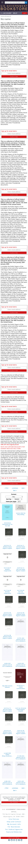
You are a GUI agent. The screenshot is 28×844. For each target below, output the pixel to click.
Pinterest (19, 840)
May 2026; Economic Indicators (7, 686)
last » (15, 490)
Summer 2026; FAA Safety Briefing (20, 513)
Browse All (8, 16)
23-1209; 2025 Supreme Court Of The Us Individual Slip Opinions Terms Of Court (20, 757)
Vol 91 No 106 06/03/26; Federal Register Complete (7, 614)
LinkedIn (21, 840)
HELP (15, 13)
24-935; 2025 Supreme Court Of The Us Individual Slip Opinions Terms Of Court (20, 665)
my (6, 13)
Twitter (12, 840)
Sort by (8, 499)
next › (23, 488)
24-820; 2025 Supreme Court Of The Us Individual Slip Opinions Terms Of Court (7, 665)
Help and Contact (14, 822)
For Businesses (14, 827)
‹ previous (15, 488)
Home (2, 16)
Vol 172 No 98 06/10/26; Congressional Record (7, 592)
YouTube (16, 840)
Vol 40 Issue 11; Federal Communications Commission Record (21, 687)
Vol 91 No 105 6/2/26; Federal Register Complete (20, 709)
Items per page (11, 501)
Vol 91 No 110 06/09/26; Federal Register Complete (7, 547)
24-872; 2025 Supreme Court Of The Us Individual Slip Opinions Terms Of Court (20, 783)
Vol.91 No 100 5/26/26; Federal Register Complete (20, 732)
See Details (14, 802)
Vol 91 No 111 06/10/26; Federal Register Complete (20, 547)
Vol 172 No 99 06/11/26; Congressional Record (20, 592)
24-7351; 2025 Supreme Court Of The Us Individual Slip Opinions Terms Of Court (20, 639)
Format (14, 494)
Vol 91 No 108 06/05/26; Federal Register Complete (7, 637)
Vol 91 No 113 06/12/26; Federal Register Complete (7, 709)
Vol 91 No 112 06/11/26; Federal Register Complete (20, 569)
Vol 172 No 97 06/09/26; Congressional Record (7, 569)
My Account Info (14, 824)
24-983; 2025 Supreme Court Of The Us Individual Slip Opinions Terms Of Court (7, 783)
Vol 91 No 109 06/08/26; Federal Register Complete (20, 614)
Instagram (14, 840)
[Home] (14, 9)
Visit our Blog (14, 838)
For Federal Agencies (14, 829)
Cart (24, 13)
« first (6, 488)
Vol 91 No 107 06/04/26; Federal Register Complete (7, 732)
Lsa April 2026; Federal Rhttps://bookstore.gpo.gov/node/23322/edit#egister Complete (7, 754)
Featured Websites (14, 832)
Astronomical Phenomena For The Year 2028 (7, 524)
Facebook (9, 840)
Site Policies (14, 819)
